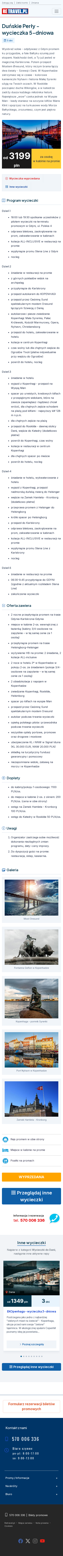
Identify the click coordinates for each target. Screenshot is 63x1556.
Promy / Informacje (17, 1477)
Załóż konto (22, 3)
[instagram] (35, 1541)
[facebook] (20, 1541)
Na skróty (11, 1485)
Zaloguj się (7, 3)
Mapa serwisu (25, 1523)
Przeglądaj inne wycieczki (33, 1367)
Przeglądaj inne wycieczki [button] (34, 1196)
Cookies (9, 1526)
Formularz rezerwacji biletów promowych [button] (31, 1406)
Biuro (8, 1494)
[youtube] (42, 1541)
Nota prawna (42, 1523)
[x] (28, 1541)
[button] (21, 1356)
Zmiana (35, 3)
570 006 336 (32, 1220)
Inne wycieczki (19, 186)
